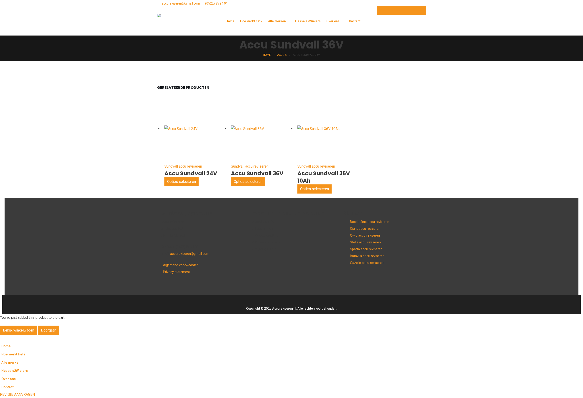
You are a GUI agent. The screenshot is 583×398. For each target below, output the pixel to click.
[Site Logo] (180, 25)
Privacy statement (176, 272)
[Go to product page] (180, 129)
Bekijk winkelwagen (18, 330)
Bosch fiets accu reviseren (369, 222)
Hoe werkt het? (251, 21)
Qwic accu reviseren (365, 235)
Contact (355, 21)
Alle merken (277, 21)
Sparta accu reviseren (366, 249)
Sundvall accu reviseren (183, 166)
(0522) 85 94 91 (216, 3)
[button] (422, 29)
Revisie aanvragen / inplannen (401, 10)
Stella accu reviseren (365, 242)
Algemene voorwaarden (181, 265)
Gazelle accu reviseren (367, 263)
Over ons (333, 21)
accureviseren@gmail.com (181, 3)
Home (230, 21)
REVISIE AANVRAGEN (17, 394)
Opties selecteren (181, 181)
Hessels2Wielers (308, 21)
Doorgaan (48, 330)
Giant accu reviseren (365, 229)
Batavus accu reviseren (367, 256)
